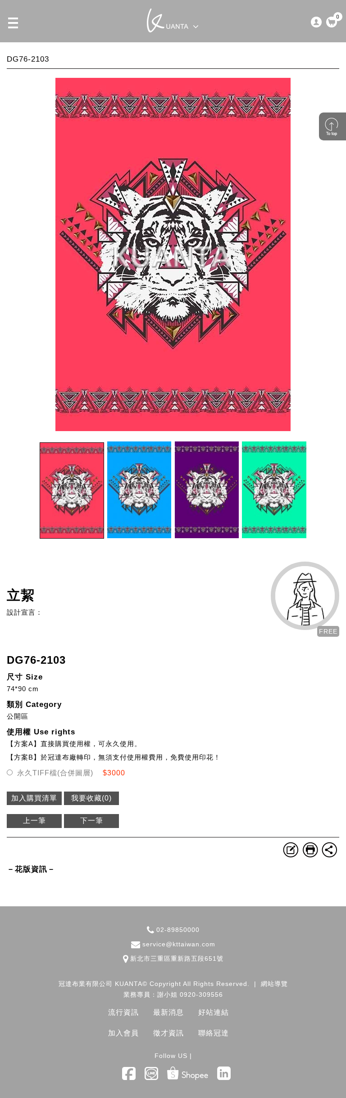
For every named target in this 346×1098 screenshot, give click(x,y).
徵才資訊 (168, 1033)
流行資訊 (123, 1012)
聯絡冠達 (213, 1033)
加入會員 (123, 1033)
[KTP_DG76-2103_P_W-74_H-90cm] (173, 428)
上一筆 (34, 820)
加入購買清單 (34, 798)
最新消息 (168, 1012)
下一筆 (91, 820)
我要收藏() (91, 798)
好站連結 (213, 1012)
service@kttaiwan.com (178, 944)
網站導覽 (274, 983)
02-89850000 (178, 929)
